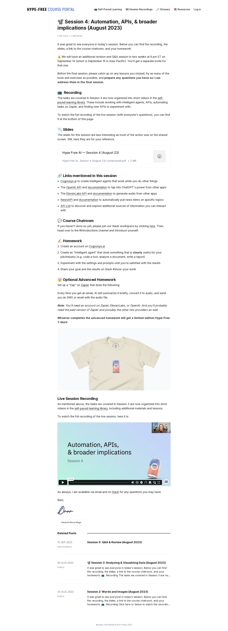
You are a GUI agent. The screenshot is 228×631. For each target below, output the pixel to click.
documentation (97, 187)
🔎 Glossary (163, 9)
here (152, 226)
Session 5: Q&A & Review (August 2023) (114, 542)
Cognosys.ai (68, 181)
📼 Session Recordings (139, 9)
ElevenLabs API (76, 193)
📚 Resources (182, 9)
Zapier (85, 285)
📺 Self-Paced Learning (108, 9)
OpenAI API (73, 187)
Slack (115, 492)
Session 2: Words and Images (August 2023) (117, 591)
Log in (197, 9)
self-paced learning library (91, 408)
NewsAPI (66, 199)
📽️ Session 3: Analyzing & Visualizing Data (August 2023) (126, 562)
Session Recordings (71, 522)
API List (65, 206)
